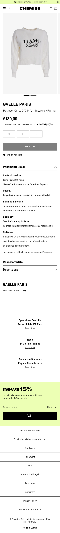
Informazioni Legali (30, 474)
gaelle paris (17, 104)
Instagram (30, 492)
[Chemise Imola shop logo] (30, 8)
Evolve (34, 528)
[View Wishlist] (51, 8)
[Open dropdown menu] (4, 8)
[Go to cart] (55, 7)
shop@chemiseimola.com (33, 439)
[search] (9, 8)
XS (9, 134)
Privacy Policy (30, 501)
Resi (30, 466)
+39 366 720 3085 (32, 430)
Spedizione (30, 448)
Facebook (30, 483)
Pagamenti (47, 252)
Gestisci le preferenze (30, 509)
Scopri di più (30, 328)
